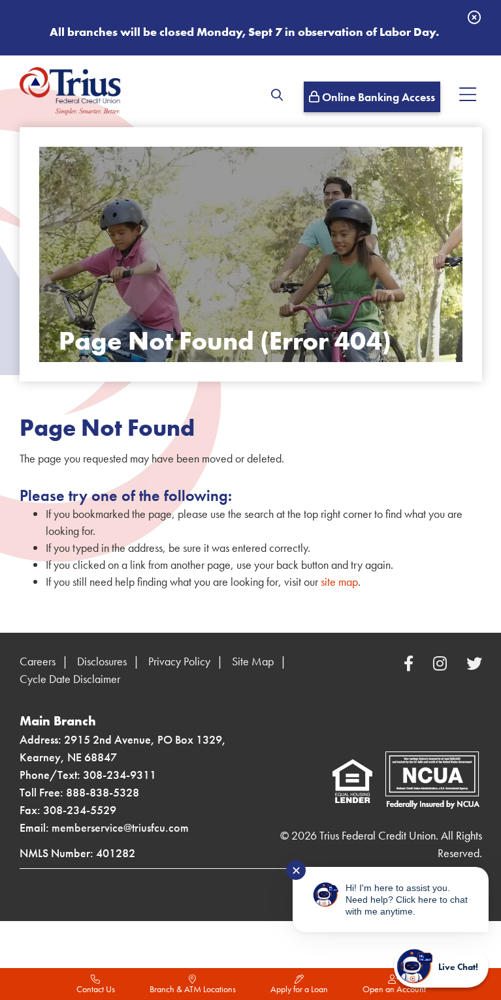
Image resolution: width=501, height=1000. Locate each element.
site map (339, 581)
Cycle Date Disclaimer (70, 678)
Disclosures (102, 661)
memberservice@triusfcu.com (120, 827)
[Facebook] (410, 664)
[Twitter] (474, 664)
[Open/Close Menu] (467, 94)
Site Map (253, 661)
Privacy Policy (179, 661)
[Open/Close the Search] (275, 94)
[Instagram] (442, 664)
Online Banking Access (377, 96)
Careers (38, 661)
